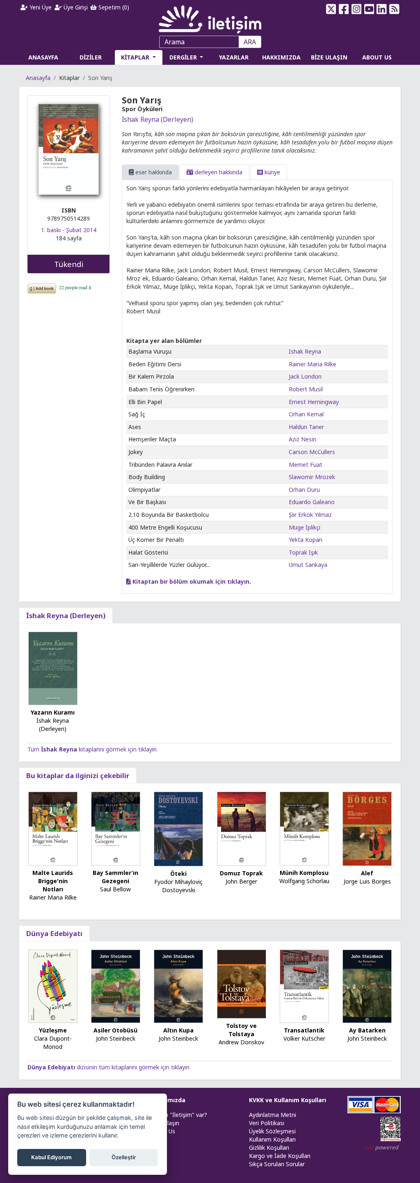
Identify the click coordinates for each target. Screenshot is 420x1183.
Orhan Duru (304, 489)
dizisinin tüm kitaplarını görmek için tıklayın (108, 1067)
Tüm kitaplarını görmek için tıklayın (92, 749)
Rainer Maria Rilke (312, 364)
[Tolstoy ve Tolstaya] (241, 983)
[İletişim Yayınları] (210, 17)
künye (271, 172)
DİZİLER (91, 57)
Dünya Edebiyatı (54, 933)
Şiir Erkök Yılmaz (310, 514)
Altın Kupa (178, 1030)
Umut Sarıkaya (308, 565)
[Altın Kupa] (178, 985)
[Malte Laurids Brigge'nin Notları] (53, 828)
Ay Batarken (367, 1030)
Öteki (178, 873)
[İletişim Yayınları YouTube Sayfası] (369, 9)
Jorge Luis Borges (367, 881)
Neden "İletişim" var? (179, 1115)
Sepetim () (113, 7)
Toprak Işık (303, 552)
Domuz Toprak (241, 873)
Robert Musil (306, 389)
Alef (367, 873)
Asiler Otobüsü (115, 1030)
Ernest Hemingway (314, 402)
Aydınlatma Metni (272, 1115)
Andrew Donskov (241, 1042)
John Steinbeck (115, 1038)
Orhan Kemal (306, 414)
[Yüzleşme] (53, 985)
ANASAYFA (43, 57)
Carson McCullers (312, 452)
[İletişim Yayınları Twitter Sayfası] (331, 9)
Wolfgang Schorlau (304, 881)
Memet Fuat (305, 464)
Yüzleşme (53, 1030)
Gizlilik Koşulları (269, 1147)
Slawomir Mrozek (312, 477)
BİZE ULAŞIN (329, 57)
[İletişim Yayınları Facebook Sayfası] (344, 9)
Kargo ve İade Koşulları (279, 1156)
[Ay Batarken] (367, 985)
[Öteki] (178, 828)
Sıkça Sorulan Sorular (277, 1164)
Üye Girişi (75, 7)
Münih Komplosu (304, 873)
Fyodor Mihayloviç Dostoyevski (178, 886)
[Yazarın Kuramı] (53, 667)
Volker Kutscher (304, 1038)
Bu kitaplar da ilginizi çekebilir (77, 775)
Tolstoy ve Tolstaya (241, 1030)
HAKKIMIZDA (281, 57)
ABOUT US (377, 57)
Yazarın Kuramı (53, 712)
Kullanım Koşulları (272, 1139)
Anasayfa (38, 78)
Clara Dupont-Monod (53, 1043)
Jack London (305, 376)
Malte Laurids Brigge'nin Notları (52, 881)
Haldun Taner (306, 427)
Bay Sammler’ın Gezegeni (115, 877)
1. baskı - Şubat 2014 (68, 230)
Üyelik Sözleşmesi (272, 1131)
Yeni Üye (40, 7)
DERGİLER (184, 57)
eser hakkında (153, 172)
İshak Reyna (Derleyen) (157, 119)
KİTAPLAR (136, 57)
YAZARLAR (234, 57)
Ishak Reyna (305, 351)
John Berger (241, 881)
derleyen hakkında (217, 172)
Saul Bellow (115, 889)
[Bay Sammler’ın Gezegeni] (115, 828)
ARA (250, 41)
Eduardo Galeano (312, 502)
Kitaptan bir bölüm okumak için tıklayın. (191, 581)
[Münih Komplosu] (304, 828)
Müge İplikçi (304, 527)
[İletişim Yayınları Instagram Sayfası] (356, 9)
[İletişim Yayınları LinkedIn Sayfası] (381, 9)
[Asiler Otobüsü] (115, 985)
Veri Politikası (266, 1123)
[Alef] (367, 828)
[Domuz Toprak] (241, 828)
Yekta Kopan (305, 540)
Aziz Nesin (302, 439)
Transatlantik (304, 1030)
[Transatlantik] (304, 985)
